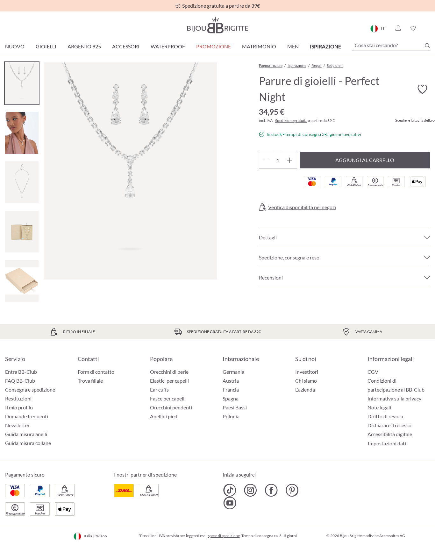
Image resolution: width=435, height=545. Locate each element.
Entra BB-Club (21, 372)
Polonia (231, 416)
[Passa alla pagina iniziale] (217, 25)
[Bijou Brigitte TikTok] (230, 490)
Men (293, 46)
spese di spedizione (224, 535)
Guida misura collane (28, 443)
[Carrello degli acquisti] (428, 28)
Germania (233, 372)
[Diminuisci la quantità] (266, 160)
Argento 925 (84, 46)
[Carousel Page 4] (22, 231)
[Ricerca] (427, 45)
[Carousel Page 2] (22, 132)
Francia (231, 389)
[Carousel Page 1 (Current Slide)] (22, 83)
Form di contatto (96, 372)
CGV (372, 372)
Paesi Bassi (235, 407)
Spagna (231, 398)
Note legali (379, 407)
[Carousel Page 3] (22, 182)
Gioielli (46, 46)
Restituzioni (18, 398)
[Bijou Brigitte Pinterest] (292, 490)
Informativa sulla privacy (394, 398)
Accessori (125, 46)
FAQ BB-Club (20, 381)
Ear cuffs (159, 389)
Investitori (306, 372)
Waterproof (168, 46)
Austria (231, 381)
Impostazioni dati (387, 443)
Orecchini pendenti (171, 407)
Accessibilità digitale (389, 434)
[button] (397, 28)
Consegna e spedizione (30, 389)
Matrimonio (259, 46)
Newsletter (17, 425)
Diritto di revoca (385, 416)
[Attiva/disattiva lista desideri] (422, 89)
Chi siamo (306, 381)
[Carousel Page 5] (22, 281)
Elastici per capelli (169, 381)
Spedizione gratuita (291, 120)
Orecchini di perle (169, 372)
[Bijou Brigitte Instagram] (250, 490)
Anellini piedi (164, 416)
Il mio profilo (19, 407)
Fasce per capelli (168, 398)
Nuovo (15, 46)
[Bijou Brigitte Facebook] (271, 490)
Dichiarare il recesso (389, 425)
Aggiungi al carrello (364, 160)
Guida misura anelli (26, 434)
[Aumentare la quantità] (289, 160)
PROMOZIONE (213, 46)
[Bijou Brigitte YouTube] (230, 503)
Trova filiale (90, 381)
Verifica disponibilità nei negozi (302, 207)
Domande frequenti (26, 416)
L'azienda (305, 389)
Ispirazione (325, 46)
